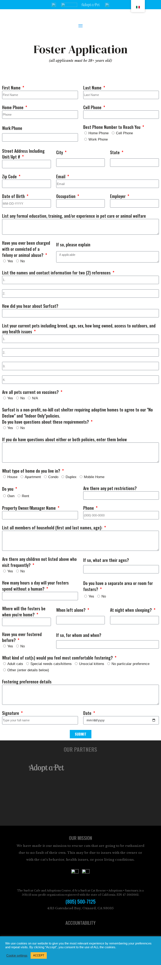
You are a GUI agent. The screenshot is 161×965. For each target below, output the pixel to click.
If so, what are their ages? (106, 560)
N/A (35, 398)
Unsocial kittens (91, 664)
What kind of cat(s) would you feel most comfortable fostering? (58, 658)
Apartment (33, 477)
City (60, 152)
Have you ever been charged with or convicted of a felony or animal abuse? (26, 249)
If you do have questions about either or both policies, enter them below (64, 439)
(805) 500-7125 (80, 901)
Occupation (66, 196)
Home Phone (13, 107)
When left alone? (71, 610)
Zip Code (10, 176)
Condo (53, 477)
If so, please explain (73, 245)
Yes (10, 261)
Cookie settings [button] (16, 955)
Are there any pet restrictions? (110, 488)
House (12, 477)
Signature (11, 713)
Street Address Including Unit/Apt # (23, 154)
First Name (12, 88)
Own (10, 496)
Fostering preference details (27, 682)
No (22, 261)
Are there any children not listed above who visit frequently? (39, 562)
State (115, 152)
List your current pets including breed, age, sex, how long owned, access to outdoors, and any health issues (79, 329)
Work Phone (12, 128)
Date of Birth (14, 196)
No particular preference (130, 664)
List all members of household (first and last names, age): (52, 528)
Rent (25, 496)
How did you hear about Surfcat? (30, 306)
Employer (118, 196)
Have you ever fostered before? (22, 637)
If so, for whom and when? (78, 635)
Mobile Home (94, 477)
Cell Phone (93, 107)
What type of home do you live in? (31, 471)
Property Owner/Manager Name (29, 508)
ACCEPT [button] (38, 955)
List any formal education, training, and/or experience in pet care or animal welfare (74, 216)
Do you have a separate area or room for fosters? (118, 586)
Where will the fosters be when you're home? (23, 611)
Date (87, 713)
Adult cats (15, 664)
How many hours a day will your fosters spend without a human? (35, 586)
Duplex (71, 477)
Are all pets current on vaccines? (31, 392)
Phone (89, 508)
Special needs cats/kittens (51, 664)
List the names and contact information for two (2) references (57, 273)
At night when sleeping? (131, 610)
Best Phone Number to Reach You (112, 127)
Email (61, 176)
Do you (8, 489)
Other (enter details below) (28, 670)
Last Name (93, 88)
